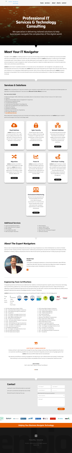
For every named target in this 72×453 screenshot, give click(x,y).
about (53, 3)
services (47, 3)
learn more (14, 145)
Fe (38, 445)
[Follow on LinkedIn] (27, 270)
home (42, 3)
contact (64, 3)
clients (59, 3)
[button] (34, 369)
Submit (61, 409)
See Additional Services (11, 113)
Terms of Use (40, 440)
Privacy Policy (32, 440)
